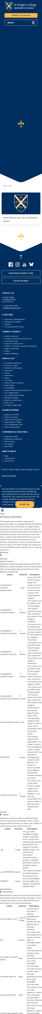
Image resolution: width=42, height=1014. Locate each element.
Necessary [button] (4, 552)
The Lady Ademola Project (14, 327)
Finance (7, 351)
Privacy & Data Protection (13, 383)
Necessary (3, 559)
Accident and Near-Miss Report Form (18, 339)
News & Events (9, 451)
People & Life (8, 358)
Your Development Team (13, 425)
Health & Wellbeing (11, 354)
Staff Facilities (9, 385)
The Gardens (9, 444)
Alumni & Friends (10, 410)
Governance (8, 370)
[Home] (8, 10)
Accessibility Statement (12, 363)
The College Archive (11, 393)
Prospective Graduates (12, 322)
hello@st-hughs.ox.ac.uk (12, 308)
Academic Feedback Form (13, 344)
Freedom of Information (13, 368)
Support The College (21, 15)
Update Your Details (11, 415)
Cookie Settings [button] (8, 504)
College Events (9, 458)
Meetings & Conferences (13, 439)
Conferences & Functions (14, 432)
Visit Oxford (8, 446)
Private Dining (9, 441)
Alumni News (9, 461)
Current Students (11, 332)
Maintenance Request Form (21, 273)
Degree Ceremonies (11, 349)
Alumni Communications (13, 420)
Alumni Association (11, 417)
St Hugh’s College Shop (12, 405)
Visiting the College (11, 398)
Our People (8, 380)
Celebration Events (11, 436)
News (6, 456)
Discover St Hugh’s (11, 365)
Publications (8, 375)
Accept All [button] (25, 504)
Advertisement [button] (6, 889)
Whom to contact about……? (14, 400)
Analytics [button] (3, 812)
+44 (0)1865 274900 (11, 306)
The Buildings (9, 388)
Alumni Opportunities (12, 427)
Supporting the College (12, 422)
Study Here (7, 315)
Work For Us (8, 403)
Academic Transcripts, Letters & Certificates (20, 346)
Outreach (7, 324)
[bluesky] (31, 266)
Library (6, 378)
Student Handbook (11, 336)
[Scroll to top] (21, 257)
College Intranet (21, 281)
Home (5, 186)
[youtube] (24, 266)
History (6, 373)
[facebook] (11, 266)
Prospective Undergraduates (14, 319)
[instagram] (17, 266)
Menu (10, 22)
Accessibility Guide (11, 341)
